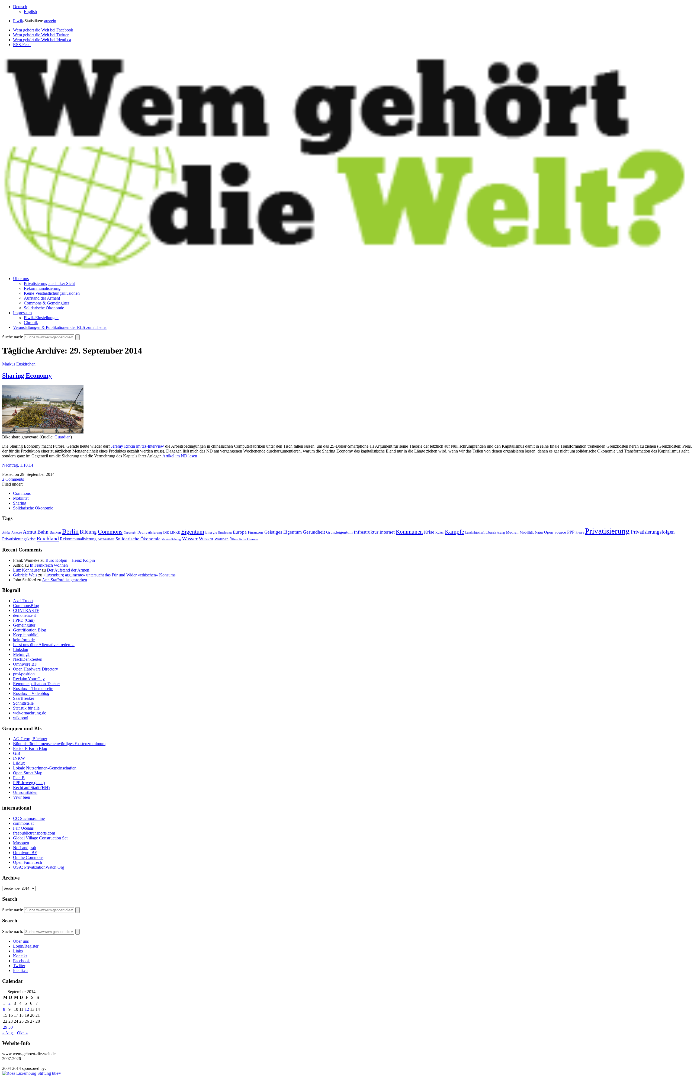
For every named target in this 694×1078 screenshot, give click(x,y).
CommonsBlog (26, 605)
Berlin (70, 531)
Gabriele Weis (25, 575)
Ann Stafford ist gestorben (64, 580)
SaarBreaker (23, 698)
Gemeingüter (24, 625)
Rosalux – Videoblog (31, 693)
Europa (240, 532)
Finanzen (255, 532)
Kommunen (409, 531)
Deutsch (20, 6)
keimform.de (24, 639)
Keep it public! (25, 635)
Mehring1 (21, 654)
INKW (19, 758)
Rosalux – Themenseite (33, 688)
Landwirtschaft (474, 532)
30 (10, 1027)
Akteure (16, 532)
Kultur (439, 532)
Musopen (21, 842)
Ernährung (225, 532)
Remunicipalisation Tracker (36, 683)
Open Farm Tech (27, 862)
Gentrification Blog (29, 630)
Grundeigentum (339, 532)
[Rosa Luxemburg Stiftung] (31, 1073)
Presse (580, 532)
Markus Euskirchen (19, 364)
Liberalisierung (495, 532)
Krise (429, 532)
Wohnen (221, 539)
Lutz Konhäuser (27, 570)
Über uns (21, 278)
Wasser (190, 538)
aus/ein (50, 20)
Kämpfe (454, 531)
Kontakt (20, 956)
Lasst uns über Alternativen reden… (44, 644)
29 (5, 1027)
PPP (570, 532)
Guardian (62, 437)
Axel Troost (23, 600)
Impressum (22, 312)
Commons (22, 493)
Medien (512, 532)
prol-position (24, 674)
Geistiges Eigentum (283, 532)
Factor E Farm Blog (30, 748)
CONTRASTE (26, 610)
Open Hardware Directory (35, 669)
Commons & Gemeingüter (46, 303)
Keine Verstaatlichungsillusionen (52, 293)
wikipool (20, 718)
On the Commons (28, 857)
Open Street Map (27, 773)
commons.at (23, 823)
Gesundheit (314, 532)
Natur (539, 532)
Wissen (206, 538)
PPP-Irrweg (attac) (29, 782)
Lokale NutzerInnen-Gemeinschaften (44, 768)
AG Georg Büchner (30, 738)
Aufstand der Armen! (42, 298)
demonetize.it (24, 615)
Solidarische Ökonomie (44, 308)
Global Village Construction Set (40, 838)
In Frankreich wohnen (49, 565)
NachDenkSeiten (27, 659)
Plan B (19, 777)
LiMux (19, 763)
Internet (387, 532)
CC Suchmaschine (29, 818)
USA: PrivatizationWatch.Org (38, 867)
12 (27, 1009)
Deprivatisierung (149, 532)
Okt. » (22, 1033)
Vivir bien (21, 797)
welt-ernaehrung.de (29, 713)
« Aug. (8, 1033)
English (30, 11)
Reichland (48, 538)
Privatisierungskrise (19, 539)
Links (18, 951)
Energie (211, 532)
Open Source (555, 532)
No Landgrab (24, 847)
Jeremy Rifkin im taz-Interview (137, 446)
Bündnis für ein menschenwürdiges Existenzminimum (59, 743)
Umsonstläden (25, 792)
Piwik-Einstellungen (41, 317)
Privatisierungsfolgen (653, 532)
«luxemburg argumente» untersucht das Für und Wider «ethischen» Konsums (109, 575)
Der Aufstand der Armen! (69, 570)
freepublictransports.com (34, 833)
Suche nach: (12, 337)
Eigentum (192, 531)
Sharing (19, 503)
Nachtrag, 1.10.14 (17, 465)
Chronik (31, 322)
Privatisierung (607, 531)
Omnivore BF (25, 664)
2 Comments (13, 479)
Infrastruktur (366, 532)
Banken (55, 532)
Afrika (6, 532)
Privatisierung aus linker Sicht (49, 283)
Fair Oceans (23, 828)
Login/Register (25, 946)
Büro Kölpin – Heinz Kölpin (70, 560)
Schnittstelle (23, 703)
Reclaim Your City (29, 678)
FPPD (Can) (23, 620)
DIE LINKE (171, 532)
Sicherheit (106, 539)
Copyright (130, 532)
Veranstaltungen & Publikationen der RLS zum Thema (60, 327)
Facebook (21, 960)
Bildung (88, 532)
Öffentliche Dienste (244, 539)
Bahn (43, 532)
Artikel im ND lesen (179, 456)
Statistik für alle (26, 708)
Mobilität (20, 498)
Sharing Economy (27, 375)
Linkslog (20, 649)
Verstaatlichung (171, 539)
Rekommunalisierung (42, 288)
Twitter (19, 965)
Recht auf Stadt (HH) (31, 787)
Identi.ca (20, 970)
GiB (16, 753)
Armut (29, 532)
